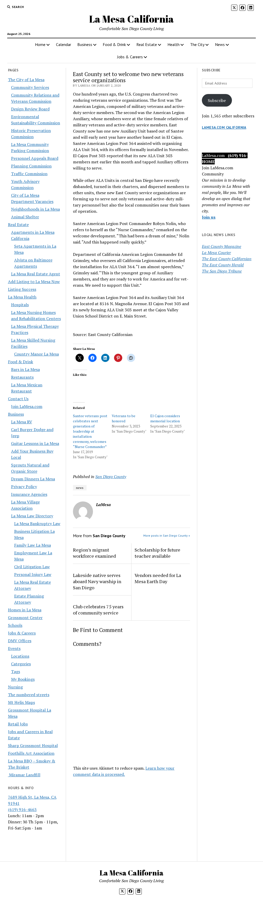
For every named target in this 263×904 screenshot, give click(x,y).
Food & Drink (114, 44)
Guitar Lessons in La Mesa (35, 443)
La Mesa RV (21, 422)
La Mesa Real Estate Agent (35, 274)
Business (84, 44)
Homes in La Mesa (24, 610)
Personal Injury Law (32, 574)
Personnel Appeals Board (34, 158)
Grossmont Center (25, 617)
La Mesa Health (22, 297)
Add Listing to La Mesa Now (34, 281)
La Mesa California (131, 18)
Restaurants (22, 377)
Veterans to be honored (123, 418)
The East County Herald (223, 265)
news (79, 488)
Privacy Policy (24, 486)
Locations (20, 656)
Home (40, 44)
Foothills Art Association (31, 753)
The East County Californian (226, 259)
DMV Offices (19, 641)
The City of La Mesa (26, 79)
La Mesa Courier (216, 252)
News (220, 44)
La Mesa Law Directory (32, 516)
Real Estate (146, 44)
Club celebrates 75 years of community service (98, 609)
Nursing (15, 687)
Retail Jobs (18, 724)
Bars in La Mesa (25, 369)
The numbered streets (28, 694)
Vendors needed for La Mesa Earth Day (158, 578)
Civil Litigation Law (32, 567)
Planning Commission (31, 166)
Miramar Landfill (24, 775)
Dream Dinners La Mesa (33, 479)
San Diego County (110, 476)
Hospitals (20, 304)
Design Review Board (30, 109)
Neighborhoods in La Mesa (35, 209)
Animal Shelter (25, 217)
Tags (15, 671)
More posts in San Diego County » (166, 535)
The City (197, 44)
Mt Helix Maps (21, 702)
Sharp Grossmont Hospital (33, 745)
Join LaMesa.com (26, 406)
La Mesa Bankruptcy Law (37, 523)
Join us (208, 217)
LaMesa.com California (224, 127)
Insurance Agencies (29, 494)
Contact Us (18, 399)
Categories (21, 664)
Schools (15, 625)
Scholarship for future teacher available (157, 553)
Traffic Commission (29, 173)
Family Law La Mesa (32, 545)
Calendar (63, 44)
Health (173, 44)
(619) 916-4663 (22, 809)
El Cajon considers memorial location (165, 418)
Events (14, 648)
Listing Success (22, 289)
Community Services (30, 87)
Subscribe (217, 100)
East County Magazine (221, 246)
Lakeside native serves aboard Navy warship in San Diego (97, 581)
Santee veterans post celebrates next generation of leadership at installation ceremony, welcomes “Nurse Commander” (90, 431)
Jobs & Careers (130, 56)
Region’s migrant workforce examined (94, 553)
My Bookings (23, 679)
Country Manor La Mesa (36, 354)
